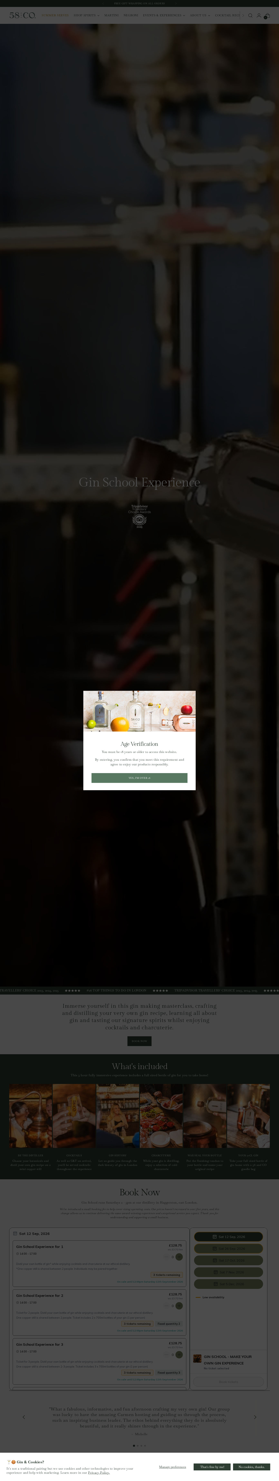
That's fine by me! (212, 1467)
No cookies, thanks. (252, 1467)
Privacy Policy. (99, 1472)
